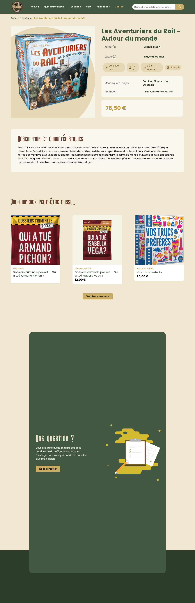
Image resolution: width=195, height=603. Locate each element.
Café (89, 6)
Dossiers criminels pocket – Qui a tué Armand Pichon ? (34, 273)
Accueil (35, 6)
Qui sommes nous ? (55, 6)
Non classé (18, 268)
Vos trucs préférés (149, 272)
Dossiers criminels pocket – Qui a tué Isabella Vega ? (96, 273)
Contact (119, 6)
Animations (103, 6)
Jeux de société (83, 268)
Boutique (76, 6)
